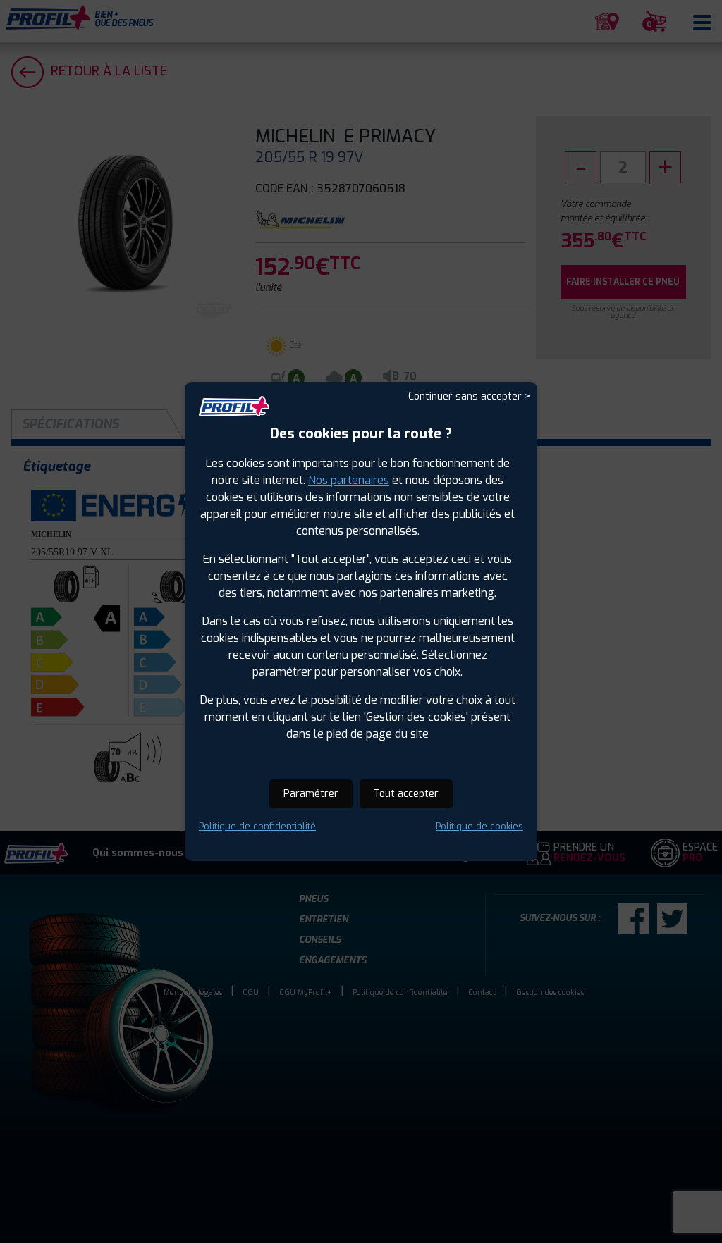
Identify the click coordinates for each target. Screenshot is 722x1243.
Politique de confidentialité (257, 826)
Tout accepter (406, 793)
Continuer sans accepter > (469, 396)
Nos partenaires (348, 480)
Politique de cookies (479, 826)
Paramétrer (310, 793)
